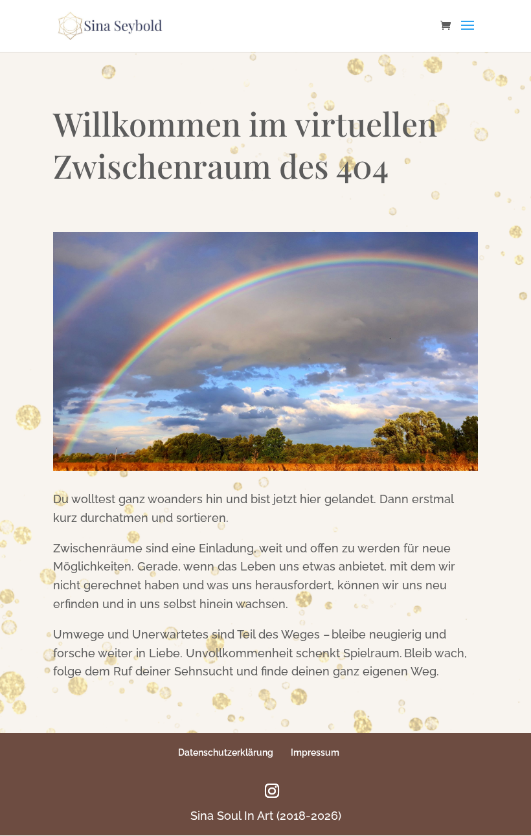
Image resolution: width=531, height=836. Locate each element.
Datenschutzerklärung (225, 752)
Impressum (315, 752)
